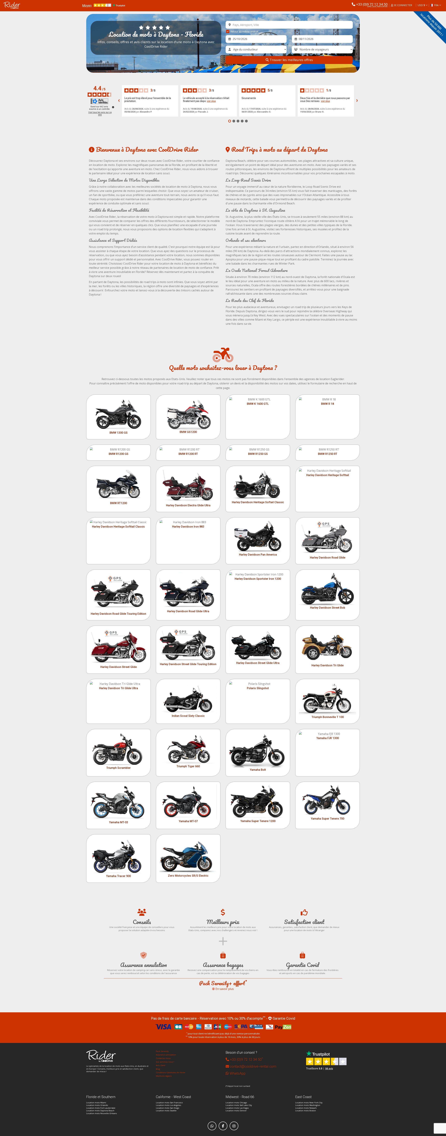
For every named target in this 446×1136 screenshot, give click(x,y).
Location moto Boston (305, 1110)
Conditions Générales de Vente (170, 1072)
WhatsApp (237, 1073)
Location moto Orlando (97, 1105)
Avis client (160, 1065)
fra (436, 5)
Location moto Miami (96, 1102)
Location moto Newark (306, 1108)
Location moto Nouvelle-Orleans (101, 1113)
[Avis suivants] (357, 100)
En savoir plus (224, 989)
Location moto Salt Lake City (239, 1105)
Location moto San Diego (167, 1108)
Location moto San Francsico (169, 1102)
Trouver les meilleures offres (291, 60)
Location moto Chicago (236, 1102)
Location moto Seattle (166, 1110)
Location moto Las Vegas (237, 1108)
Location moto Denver (236, 1110)
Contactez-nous (163, 1058)
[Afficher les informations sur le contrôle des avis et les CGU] (113, 107)
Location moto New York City (308, 1102)
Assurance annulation (166, 1054)
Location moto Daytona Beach (100, 1110)
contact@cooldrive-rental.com (253, 1066)
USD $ (421, 5)
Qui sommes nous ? (165, 1062)
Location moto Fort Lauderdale (100, 1108)
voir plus (211, 101)
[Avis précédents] (118, 100)
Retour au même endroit (244, 31)
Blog (158, 1069)
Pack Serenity (162, 1051)
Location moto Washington (307, 1105)
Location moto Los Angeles (168, 1105)
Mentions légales (164, 1076)
